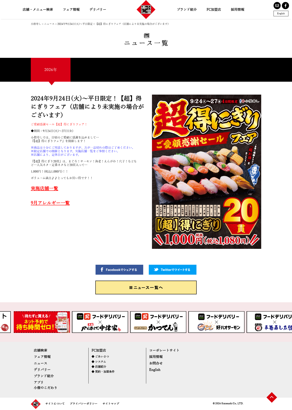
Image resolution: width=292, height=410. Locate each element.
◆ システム (99, 361)
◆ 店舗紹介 (99, 366)
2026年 (50, 70)
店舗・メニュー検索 (38, 10)
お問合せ (156, 363)
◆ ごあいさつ (100, 356)
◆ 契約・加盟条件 (103, 371)
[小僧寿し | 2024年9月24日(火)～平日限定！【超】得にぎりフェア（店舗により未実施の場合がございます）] (146, 9)
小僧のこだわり (45, 388)
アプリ (39, 382)
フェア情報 (71, 10)
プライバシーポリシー (84, 403)
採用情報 (237, 10)
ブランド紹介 (187, 10)
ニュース (40, 363)
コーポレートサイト (164, 350)
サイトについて (55, 403)
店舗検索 (40, 350)
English (281, 13)
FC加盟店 (214, 10)
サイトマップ (110, 403)
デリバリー (97, 10)
